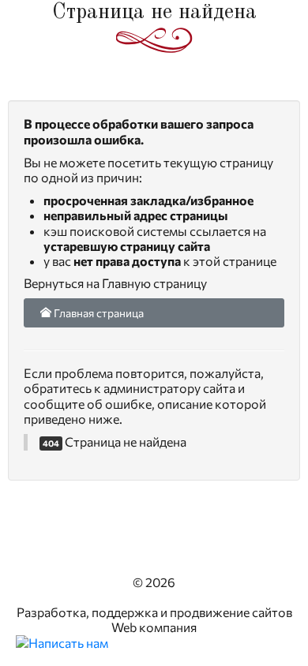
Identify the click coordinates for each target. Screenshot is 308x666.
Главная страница (97, 313)
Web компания (154, 626)
